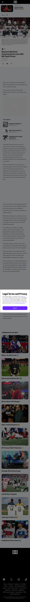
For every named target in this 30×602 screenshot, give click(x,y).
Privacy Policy (9, 300)
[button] (15, 308)
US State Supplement (19, 303)
